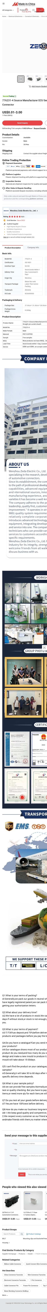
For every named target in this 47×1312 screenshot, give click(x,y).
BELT (4, 1238)
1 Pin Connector (36, 1280)
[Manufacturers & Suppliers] (23, 4)
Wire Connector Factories (37, 1275)
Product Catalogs (34, 1234)
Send (22, 1174)
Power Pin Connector (30, 1285)
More (4, 1295)
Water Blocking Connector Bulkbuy (16, 1291)
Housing (5, 1243)
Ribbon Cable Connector (12, 1264)
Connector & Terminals (32, 16)
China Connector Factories (13, 1275)
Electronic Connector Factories (15, 1280)
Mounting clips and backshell (33, 1238)
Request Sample (40, 128)
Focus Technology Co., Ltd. (29, 1303)
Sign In (5, 237)
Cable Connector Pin (11, 1285)
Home (4, 16)
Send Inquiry (22, 123)
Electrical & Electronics (15, 16)
